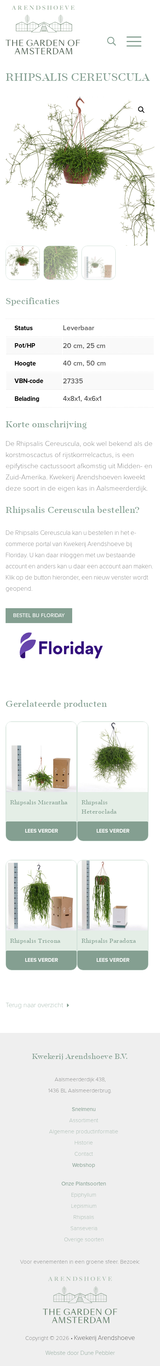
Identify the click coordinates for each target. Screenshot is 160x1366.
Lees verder (41, 831)
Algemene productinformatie (83, 1131)
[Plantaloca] (43, 32)
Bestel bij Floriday (39, 615)
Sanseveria (83, 1228)
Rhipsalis (83, 1217)
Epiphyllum (83, 1194)
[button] (141, 110)
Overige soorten (84, 1239)
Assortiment (83, 1120)
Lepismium (84, 1206)
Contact (83, 1153)
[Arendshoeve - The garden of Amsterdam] (80, 1302)
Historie (83, 1142)
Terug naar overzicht (35, 1005)
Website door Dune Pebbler (80, 1353)
